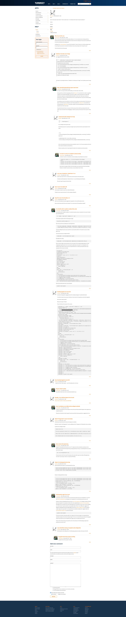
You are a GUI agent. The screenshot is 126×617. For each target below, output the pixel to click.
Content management (39, 15)
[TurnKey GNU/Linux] (40, 3)
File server (86, 612)
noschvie (51, 15)
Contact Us (36, 611)
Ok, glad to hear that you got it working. (66, 536)
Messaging (74, 612)
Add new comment (53, 32)
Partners (36, 612)
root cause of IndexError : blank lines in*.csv (66, 173)
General (37, 32)
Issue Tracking (75, 611)
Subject (51, 559)
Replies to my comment (62, 594)
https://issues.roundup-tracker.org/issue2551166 (63, 400)
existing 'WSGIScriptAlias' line (61, 510)
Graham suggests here (80, 507)
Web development (38, 12)
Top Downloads (88, 606)
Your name (51, 546)
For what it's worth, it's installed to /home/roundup (70, 153)
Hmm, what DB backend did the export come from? (67, 87)
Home (51, 8)
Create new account (40, 52)
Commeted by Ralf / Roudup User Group (66, 116)
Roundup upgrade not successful (64, 291)
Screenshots (65, 3)
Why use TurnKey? (37, 607)
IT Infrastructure (38, 14)
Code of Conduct (37, 608)
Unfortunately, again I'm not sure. (63, 494)
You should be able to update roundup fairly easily (66, 209)
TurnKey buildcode (63, 44)
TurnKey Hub (72, 3)
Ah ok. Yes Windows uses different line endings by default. (68, 406)
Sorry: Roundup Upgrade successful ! (62, 380)
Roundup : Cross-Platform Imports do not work (64, 397)
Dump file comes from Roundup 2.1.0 (62, 197)
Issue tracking (38, 20)
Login (86, 1)
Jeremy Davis (57, 37)
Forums (37, 29)
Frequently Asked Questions (64, 608)
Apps (48, 4)
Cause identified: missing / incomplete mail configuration (69, 527)
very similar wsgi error (76, 501)
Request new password (40, 53)
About (36, 606)
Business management (39, 17)
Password (37, 45)
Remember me (39, 49)
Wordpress (86, 611)
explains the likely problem (84, 502)
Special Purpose (75, 613)
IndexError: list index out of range (63, 53)
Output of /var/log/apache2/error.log (62, 462)
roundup (51, 31)
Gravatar (74, 552)
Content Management (76, 607)
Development (38, 34)
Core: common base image (49, 607)
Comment (52, 563)
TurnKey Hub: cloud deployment (49, 608)
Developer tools (38, 23)
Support (51, 28)
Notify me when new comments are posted (57, 592)
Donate (61, 611)
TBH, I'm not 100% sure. (60, 36)
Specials (37, 11)
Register (89, 1)
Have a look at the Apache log (62, 444)
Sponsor (36, 613)
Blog (58, 4)
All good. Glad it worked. (61, 388)
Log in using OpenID (40, 51)
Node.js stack (87, 608)
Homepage (51, 555)
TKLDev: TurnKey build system (49, 611)
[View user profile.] (52, 12)
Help (53, 4)
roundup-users (81, 102)
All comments (54, 594)
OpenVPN (86, 607)
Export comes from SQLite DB (61, 186)
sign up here (66, 104)
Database (37, 22)
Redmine (86, 613)
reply (90, 50)
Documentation (38, 35)
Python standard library (61, 499)
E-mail (51, 549)
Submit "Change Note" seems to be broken (64, 418)
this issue (75, 92)
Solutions (47, 606)
